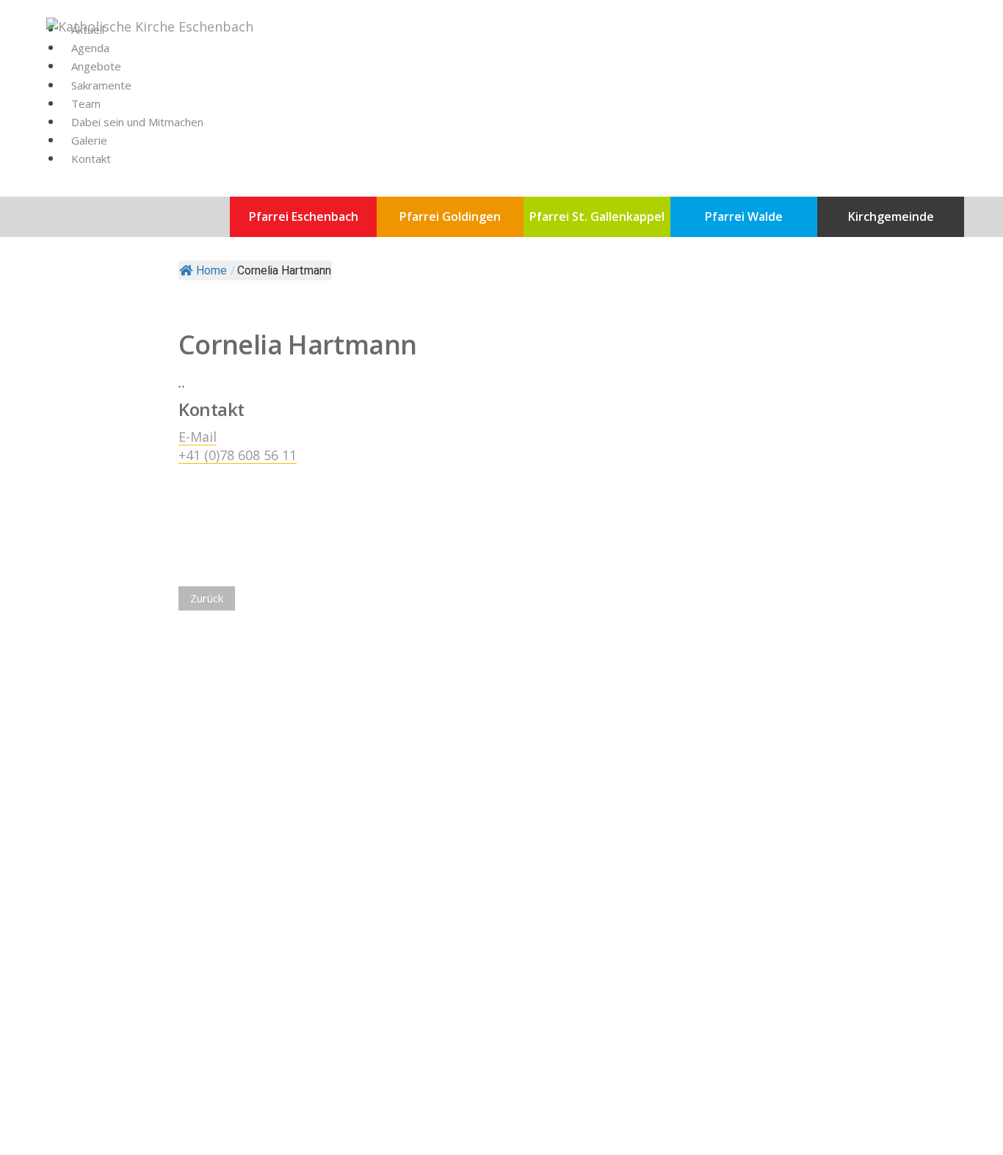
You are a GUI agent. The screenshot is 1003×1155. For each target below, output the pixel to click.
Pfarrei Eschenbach (303, 216)
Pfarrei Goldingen (450, 216)
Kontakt (91, 158)
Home (211, 270)
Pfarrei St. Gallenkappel (597, 216)
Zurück (206, 598)
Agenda (90, 47)
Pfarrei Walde (744, 216)
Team (86, 103)
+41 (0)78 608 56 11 (237, 455)
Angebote (96, 66)
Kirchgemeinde (891, 216)
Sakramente (101, 85)
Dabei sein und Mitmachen (137, 121)
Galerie (89, 140)
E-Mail (197, 436)
